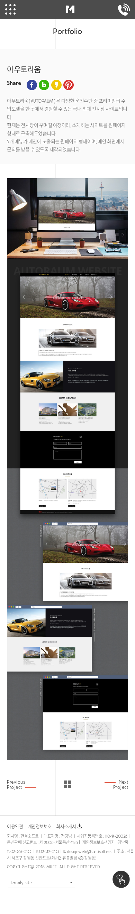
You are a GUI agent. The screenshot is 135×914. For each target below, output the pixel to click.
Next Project (120, 784)
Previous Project (16, 784)
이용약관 (15, 826)
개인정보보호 (40, 826)
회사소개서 (69, 826)
